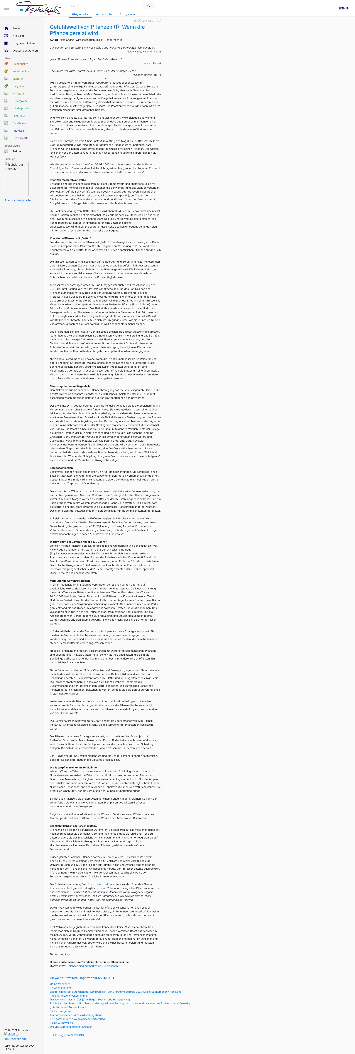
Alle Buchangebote (18, 200)
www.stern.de (98, 884)
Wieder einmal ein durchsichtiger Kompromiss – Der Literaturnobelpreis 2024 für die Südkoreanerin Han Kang (116, 991)
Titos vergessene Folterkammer (69, 995)
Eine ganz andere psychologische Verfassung (77, 1018)
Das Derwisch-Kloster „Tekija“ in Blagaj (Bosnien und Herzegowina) (90, 999)
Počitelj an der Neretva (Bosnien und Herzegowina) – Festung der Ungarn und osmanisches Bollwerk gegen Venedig (120, 1003)
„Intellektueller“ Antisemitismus (68, 1007)
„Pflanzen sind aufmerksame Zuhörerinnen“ (93, 965)
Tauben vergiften (60, 1011)
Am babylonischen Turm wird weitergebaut (76, 1015)
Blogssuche (80, 14)
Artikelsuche (104, 14)
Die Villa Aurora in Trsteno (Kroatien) (71, 1026)
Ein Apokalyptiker (60, 987)
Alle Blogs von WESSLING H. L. (71, 1035)
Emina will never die (62, 1022)
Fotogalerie (127, 14)
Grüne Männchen (60, 983)
